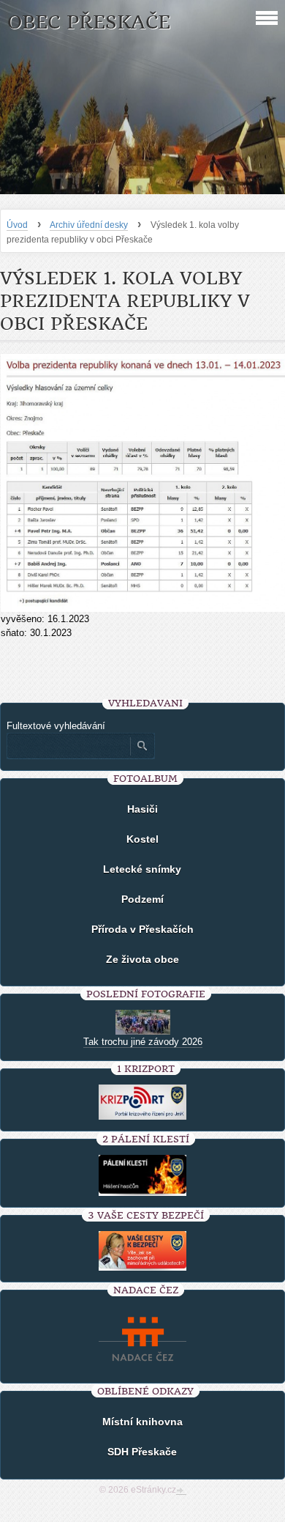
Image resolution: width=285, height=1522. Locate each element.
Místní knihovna (142, 1421)
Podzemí (142, 899)
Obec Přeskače (88, 22)
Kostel (142, 839)
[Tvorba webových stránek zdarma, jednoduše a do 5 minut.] (181, 1491)
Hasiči (142, 809)
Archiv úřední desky (89, 225)
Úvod (17, 225)
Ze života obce (142, 959)
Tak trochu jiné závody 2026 (142, 1041)
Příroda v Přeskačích (142, 929)
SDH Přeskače (142, 1452)
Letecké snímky (142, 869)
